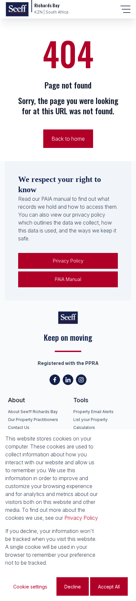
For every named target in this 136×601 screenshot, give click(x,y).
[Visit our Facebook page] (55, 379)
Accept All (109, 586)
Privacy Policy (68, 261)
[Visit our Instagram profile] (81, 379)
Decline (72, 586)
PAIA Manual (68, 279)
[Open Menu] (125, 9)
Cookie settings (30, 586)
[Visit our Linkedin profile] (68, 379)
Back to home (68, 138)
